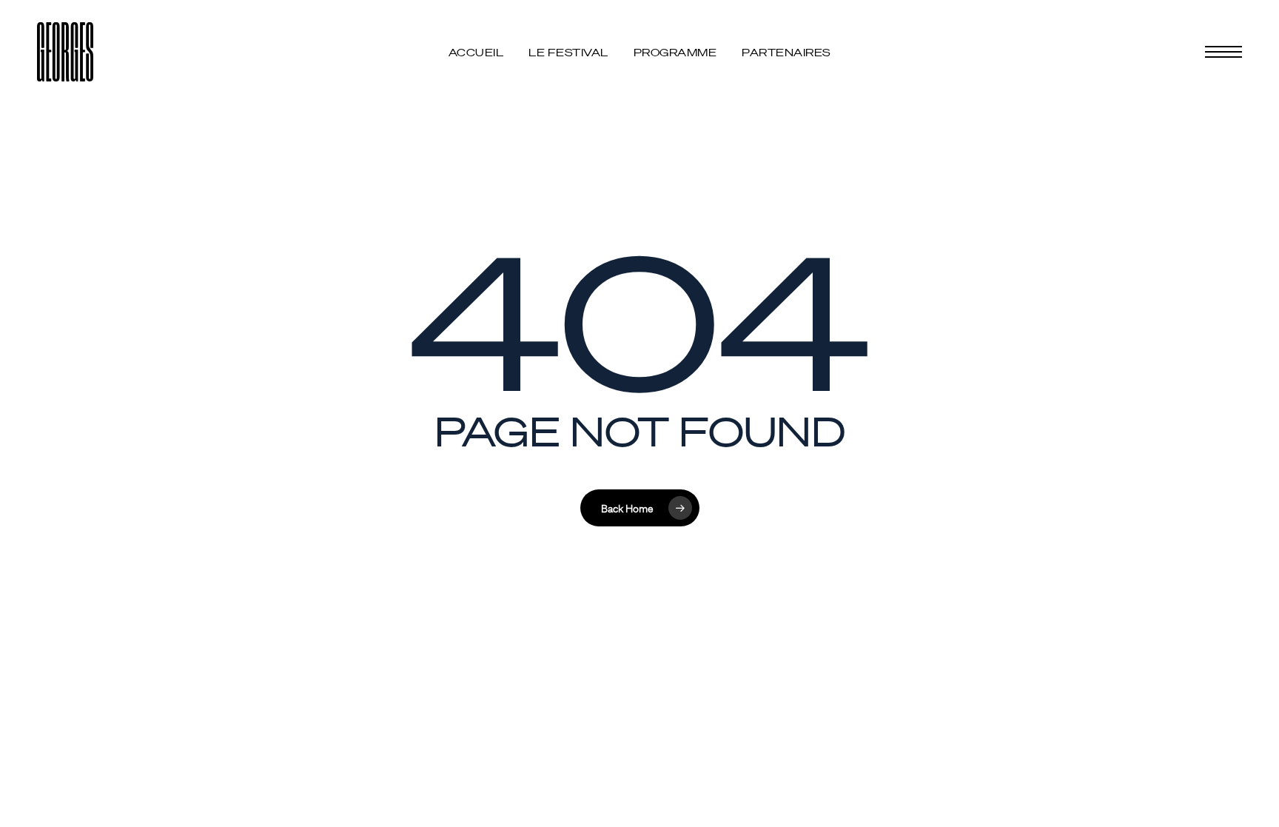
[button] (1223, 52)
